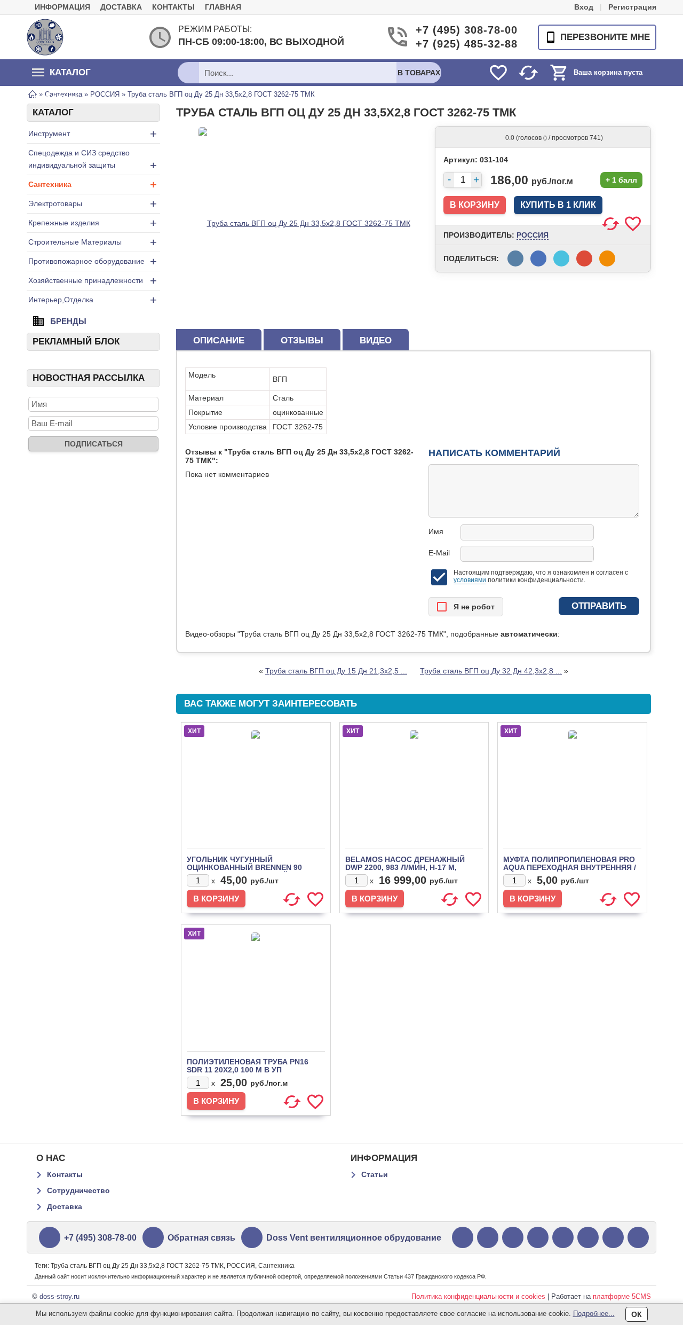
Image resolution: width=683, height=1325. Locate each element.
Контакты (173, 7)
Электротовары (92, 203)
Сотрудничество (78, 1190)
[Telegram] (638, 1237)
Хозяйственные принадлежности (92, 280)
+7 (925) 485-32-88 (459, 44)
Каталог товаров (61, 76)
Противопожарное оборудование (92, 261)
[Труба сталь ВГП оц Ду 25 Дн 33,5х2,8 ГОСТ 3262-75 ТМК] (304, 223)
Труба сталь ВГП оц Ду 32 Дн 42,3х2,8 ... (491, 671)
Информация (62, 7)
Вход (583, 7)
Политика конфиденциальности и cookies (478, 1296)
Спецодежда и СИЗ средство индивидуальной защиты (92, 160)
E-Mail (439, 552)
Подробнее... (594, 1314)
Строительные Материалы (92, 242)
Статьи (374, 1174)
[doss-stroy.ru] (45, 37)
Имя (435, 531)
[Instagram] (588, 1237)
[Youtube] (538, 1237)
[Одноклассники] (613, 1237)
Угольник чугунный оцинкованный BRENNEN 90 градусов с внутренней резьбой (244, 871)
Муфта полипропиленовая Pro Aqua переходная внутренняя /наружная (569, 867)
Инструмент (92, 133)
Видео (376, 340)
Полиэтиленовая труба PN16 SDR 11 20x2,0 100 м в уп (247, 1065)
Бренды (68, 321)
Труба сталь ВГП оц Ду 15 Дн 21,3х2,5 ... (336, 671)
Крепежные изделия (92, 223)
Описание (218, 340)
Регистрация (632, 7)
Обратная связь (201, 1237)
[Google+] (487, 1237)
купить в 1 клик (558, 204)
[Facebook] (512, 1237)
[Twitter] (462, 1237)
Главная (223, 7)
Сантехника (92, 184)
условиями (470, 580)
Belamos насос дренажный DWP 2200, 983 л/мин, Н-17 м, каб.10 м (405, 867)
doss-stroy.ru (59, 1296)
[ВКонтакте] (563, 1237)
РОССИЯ (533, 235)
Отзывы (302, 340)
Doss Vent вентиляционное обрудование (353, 1237)
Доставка (121, 7)
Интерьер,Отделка (92, 300)
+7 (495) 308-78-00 (459, 30)
